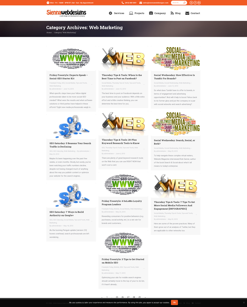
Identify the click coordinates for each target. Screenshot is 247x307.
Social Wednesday (171, 83)
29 (140, 297)
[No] (243, 302)
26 (123, 297)
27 (128, 297)
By (56, 89)
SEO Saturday (58, 151)
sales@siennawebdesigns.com (155, 3)
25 (117, 297)
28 (134, 297)
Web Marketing (55, 86)
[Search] (184, 3)
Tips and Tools (81, 83)
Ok (174, 302)
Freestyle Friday (55, 83)
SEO (63, 83)
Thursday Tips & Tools (120, 83)
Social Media (70, 83)
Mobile (116, 209)
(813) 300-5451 (130, 3)
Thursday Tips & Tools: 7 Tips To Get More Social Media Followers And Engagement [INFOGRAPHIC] (174, 205)
